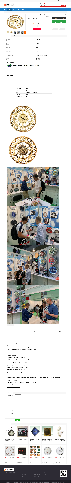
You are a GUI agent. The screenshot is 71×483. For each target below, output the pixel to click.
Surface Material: (9, 51)
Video (22, 9)
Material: (7, 44)
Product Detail (7, 35)
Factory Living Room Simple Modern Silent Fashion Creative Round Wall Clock (10, 459)
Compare (47, 16)
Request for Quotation (25, 470)
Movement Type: (9, 50)
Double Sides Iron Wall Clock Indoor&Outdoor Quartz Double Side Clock (10, 440)
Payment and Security (37, 474)
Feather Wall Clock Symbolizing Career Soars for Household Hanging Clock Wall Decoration (60, 440)
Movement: (8, 48)
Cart (52, 0)
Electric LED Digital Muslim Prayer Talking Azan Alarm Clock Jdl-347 (47, 440)
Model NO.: (8, 39)
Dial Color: (8, 52)
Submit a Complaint (36, 476)
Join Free (23, 476)
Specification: (8, 56)
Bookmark (64, 0)
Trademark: (8, 54)
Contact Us (45, 472)
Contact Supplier (14, 35)
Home (5, 9)
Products (45, 3)
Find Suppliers (24, 474)
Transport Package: (9, 55)
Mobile (60, 0)
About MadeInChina (47, 470)
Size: (7, 40)
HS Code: (8, 59)
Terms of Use (36, 470)
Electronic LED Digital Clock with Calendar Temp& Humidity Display (22, 459)
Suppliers (41, 3)
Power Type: (8, 47)
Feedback (45, 474)
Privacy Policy (36, 472)
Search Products (24, 472)
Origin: (7, 58)
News (19, 9)
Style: (7, 43)
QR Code (56, 0)
